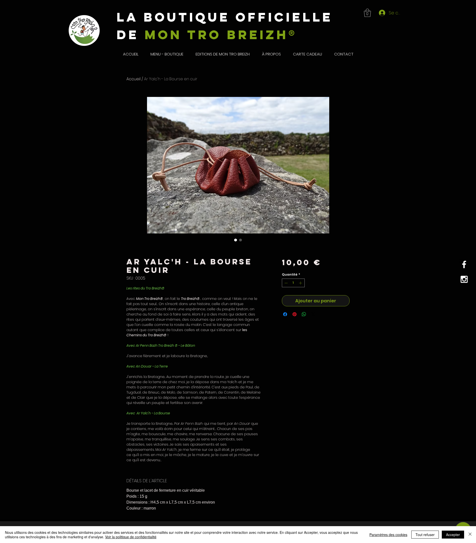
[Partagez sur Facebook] (285, 314)
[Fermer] (470, 534)
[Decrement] (286, 283)
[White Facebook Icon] (464, 264)
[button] (367, 13)
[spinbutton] (293, 283)
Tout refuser (425, 534)
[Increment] (301, 283)
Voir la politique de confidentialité (130, 536)
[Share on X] (313, 314)
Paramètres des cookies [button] (388, 534)
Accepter (453, 534)
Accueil (133, 79)
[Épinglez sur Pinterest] (295, 314)
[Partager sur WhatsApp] (304, 314)
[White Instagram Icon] (464, 279)
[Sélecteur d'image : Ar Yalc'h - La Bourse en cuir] (235, 239)
